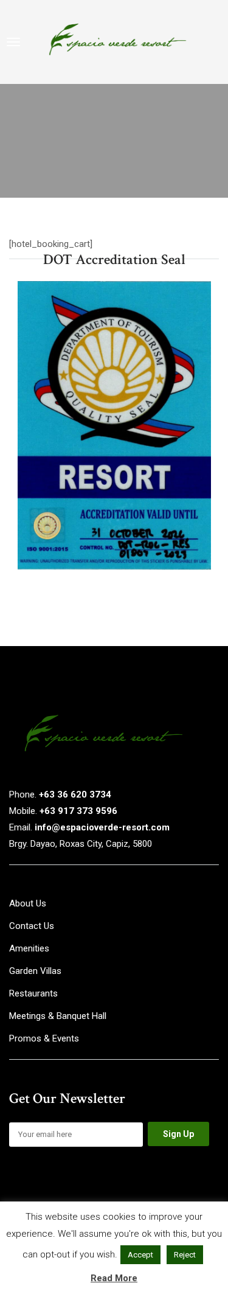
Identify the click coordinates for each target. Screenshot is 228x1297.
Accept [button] (140, 1254)
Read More (114, 1278)
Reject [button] (185, 1254)
